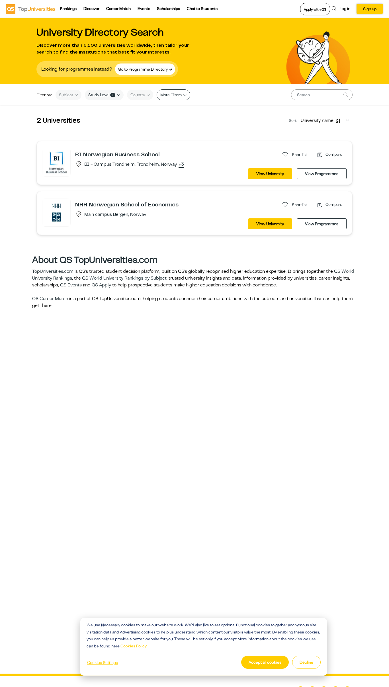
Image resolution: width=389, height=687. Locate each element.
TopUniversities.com (52, 271)
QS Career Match (50, 299)
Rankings (68, 8)
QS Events (71, 285)
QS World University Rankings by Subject (124, 278)
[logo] (31, 9)
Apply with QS (315, 9)
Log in (345, 8)
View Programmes (321, 173)
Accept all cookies (265, 662)
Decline (306, 662)
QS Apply (101, 285)
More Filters (171, 94)
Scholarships (168, 8)
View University (270, 173)
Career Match (118, 8)
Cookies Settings (102, 662)
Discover (91, 8)
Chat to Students (202, 8)
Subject (66, 94)
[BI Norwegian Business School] (56, 162)
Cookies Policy (133, 646)
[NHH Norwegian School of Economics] (56, 212)
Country (138, 94)
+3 (181, 164)
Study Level (101, 94)
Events (144, 8)
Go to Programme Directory (143, 69)
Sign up (369, 8)
